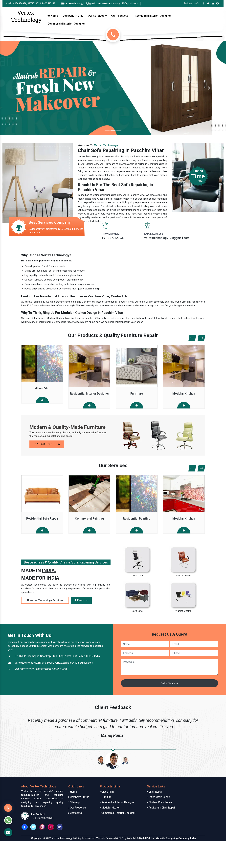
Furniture (136, 393)
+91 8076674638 (42, 818)
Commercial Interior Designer (66, 23)
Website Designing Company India (176, 838)
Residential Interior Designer (153, 15)
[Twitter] (208, 3)
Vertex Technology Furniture (46, 600)
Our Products (120, 15)
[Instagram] (217, 3)
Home (54, 15)
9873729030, (34, 3)
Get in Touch (168, 683)
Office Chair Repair (159, 797)
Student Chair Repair (160, 802)
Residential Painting (89, 518)
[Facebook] (203, 3)
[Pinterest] (50, 826)
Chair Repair (155, 791)
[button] (17, 88)
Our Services (96, 15)
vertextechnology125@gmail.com (120, 3)
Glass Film (42, 388)
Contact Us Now (47, 444)
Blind (183, 518)
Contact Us (76, 812)
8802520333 (48, 3)
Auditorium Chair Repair (162, 807)
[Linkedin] (213, 3)
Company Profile (73, 15)
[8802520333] (113, 34)
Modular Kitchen (183, 393)
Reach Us (82, 600)
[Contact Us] (8, 810)
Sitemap (74, 802)
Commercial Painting (42, 518)
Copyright (36, 838)
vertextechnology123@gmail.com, (83, 3)
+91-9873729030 (113, 238)
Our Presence (77, 807)
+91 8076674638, (17, 3)
